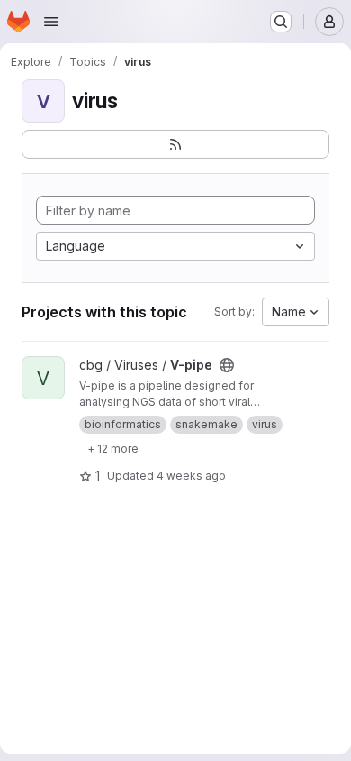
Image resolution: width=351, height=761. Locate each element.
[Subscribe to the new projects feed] (175, 144)
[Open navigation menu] (51, 21)
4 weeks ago (191, 475)
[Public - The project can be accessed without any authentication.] (227, 365)
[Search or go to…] (281, 21)
